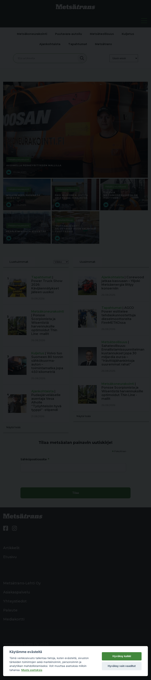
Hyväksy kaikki (121, 656)
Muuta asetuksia (31, 670)
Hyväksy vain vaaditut (122, 665)
